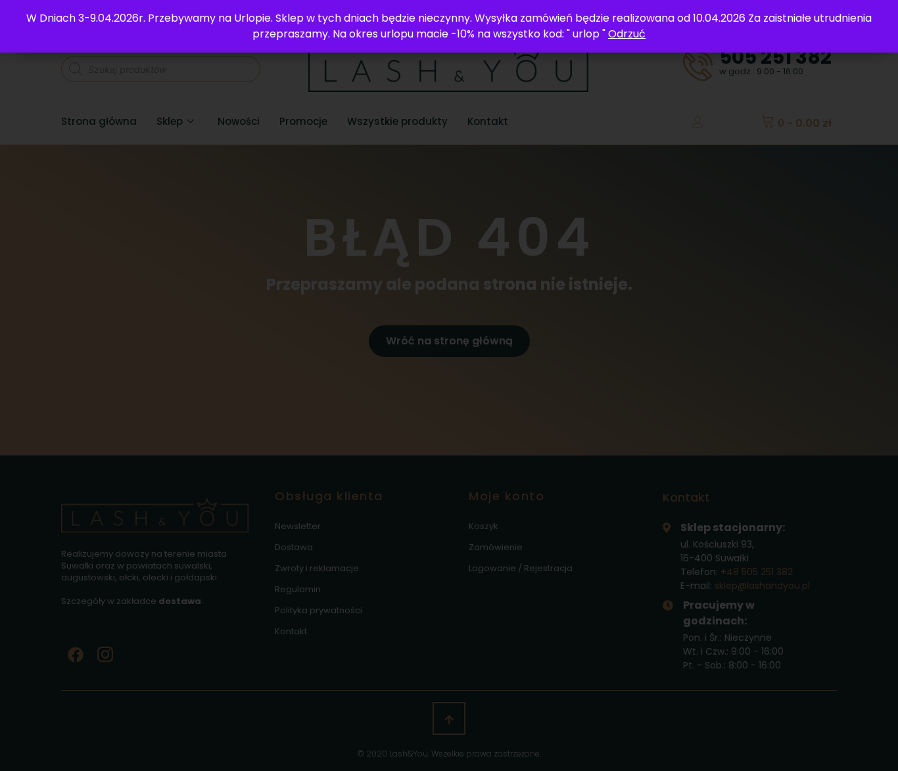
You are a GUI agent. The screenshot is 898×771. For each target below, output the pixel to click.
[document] (449, 385)
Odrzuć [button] (627, 33)
